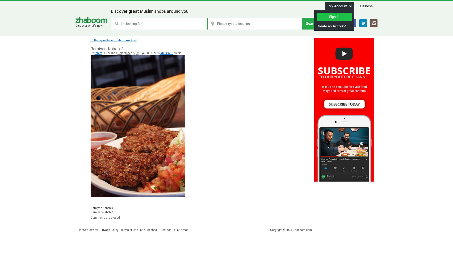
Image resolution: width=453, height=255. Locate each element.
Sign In (334, 17)
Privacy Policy (109, 230)
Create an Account (331, 26)
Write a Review (88, 230)
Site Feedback (149, 230)
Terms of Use (129, 230)
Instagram (374, 23)
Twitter (363, 23)
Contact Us (167, 230)
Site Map (182, 230)
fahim (98, 53)
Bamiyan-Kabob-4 (102, 208)
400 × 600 (166, 53)
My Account (338, 6)
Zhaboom (91, 20)
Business (366, 6)
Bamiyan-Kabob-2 (102, 212)
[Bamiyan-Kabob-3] (138, 196)
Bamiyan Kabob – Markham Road (114, 40)
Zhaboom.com (302, 230)
